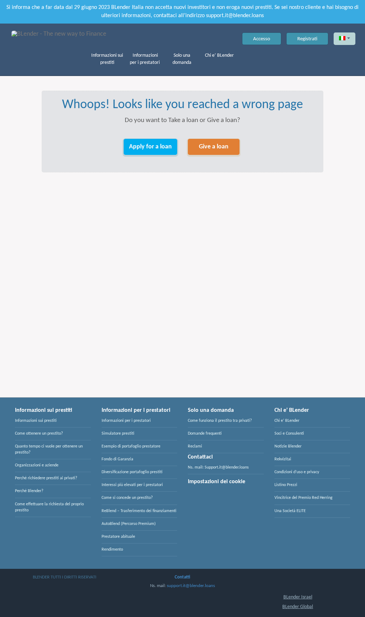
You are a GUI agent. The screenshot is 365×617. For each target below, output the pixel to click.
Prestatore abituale (118, 537)
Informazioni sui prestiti (107, 59)
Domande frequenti (205, 433)
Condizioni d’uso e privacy (296, 472)
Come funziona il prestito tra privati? (220, 421)
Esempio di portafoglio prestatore (131, 446)
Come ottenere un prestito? (39, 433)
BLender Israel (297, 597)
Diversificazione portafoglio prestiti (132, 472)
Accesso (261, 39)
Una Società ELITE (290, 511)
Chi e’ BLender (219, 55)
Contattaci (200, 457)
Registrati (307, 39)
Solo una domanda (182, 59)
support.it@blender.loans (191, 585)
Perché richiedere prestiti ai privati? (46, 478)
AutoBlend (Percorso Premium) (129, 524)
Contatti (182, 577)
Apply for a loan (150, 146)
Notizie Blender (288, 446)
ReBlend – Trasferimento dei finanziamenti (139, 511)
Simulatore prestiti (118, 433)
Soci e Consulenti (289, 433)
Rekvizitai (282, 459)
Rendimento (112, 549)
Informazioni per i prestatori (145, 59)
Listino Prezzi (285, 485)
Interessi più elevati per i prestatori (132, 485)
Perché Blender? (29, 491)
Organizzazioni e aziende (36, 465)
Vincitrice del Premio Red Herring (303, 498)
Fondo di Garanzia (117, 459)
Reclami (195, 446)
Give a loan (213, 146)
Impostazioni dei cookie (216, 482)
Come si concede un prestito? (127, 498)
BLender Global (297, 607)
